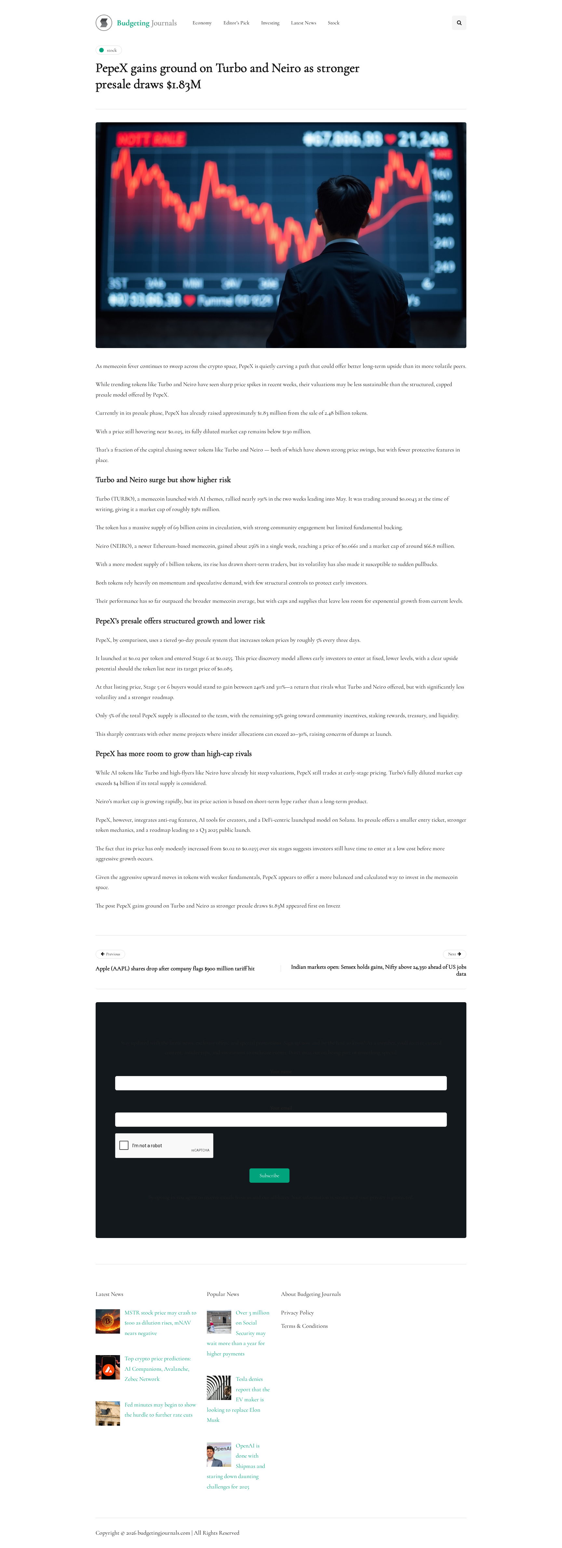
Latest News (303, 23)
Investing (270, 23)
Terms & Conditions (304, 1325)
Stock (334, 23)
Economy (202, 23)
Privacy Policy (297, 1312)
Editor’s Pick (236, 23)
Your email (281, 1108)
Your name (281, 1071)
